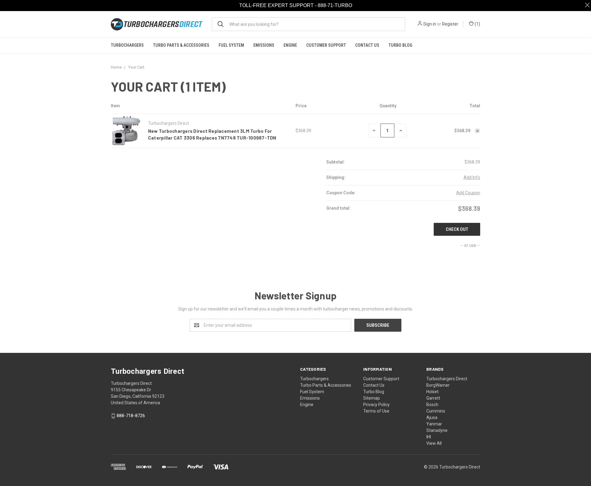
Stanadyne (437, 430)
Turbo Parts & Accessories (181, 45)
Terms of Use (376, 411)
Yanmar (434, 423)
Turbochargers (127, 45)
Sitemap (371, 398)
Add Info (472, 177)
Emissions (263, 45)
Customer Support (326, 45)
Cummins (435, 411)
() (477, 24)
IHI (428, 436)
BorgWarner (438, 385)
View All (434, 443)
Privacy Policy (376, 404)
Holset (432, 391)
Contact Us (367, 45)
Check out (457, 229)
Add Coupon (468, 192)
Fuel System (231, 45)
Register (450, 24)
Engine (290, 45)
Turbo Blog (400, 45)
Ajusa (431, 417)
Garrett (433, 398)
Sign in (429, 24)
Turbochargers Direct (446, 378)
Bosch (432, 404)
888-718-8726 (131, 416)
